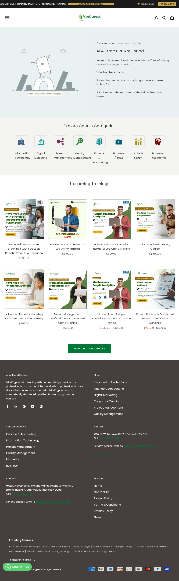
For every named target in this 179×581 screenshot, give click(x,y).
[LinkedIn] (41, 406)
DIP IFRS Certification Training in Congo (48, 551)
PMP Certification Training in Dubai (28, 546)
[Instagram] (16, 406)
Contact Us (101, 492)
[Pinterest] (24, 406)
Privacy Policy (103, 511)
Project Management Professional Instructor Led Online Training (68, 318)
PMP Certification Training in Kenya (70, 546)
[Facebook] (7, 406)
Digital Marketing (105, 395)
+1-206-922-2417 (110, 438)
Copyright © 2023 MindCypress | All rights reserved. (36, 569)
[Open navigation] (7, 17)
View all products (89, 348)
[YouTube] (32, 406)
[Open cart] (172, 18)
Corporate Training (107, 401)
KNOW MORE (167, 4)
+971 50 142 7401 (22, 493)
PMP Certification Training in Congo (113, 546)
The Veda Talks (103, 454)
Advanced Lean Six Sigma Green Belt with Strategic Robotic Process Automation (24, 249)
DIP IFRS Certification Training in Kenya (95, 551)
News (97, 517)
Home (98, 486)
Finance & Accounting (109, 389)
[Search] (164, 17)
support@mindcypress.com (140, 446)
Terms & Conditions (107, 505)
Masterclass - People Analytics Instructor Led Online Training (111, 318)
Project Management (108, 408)
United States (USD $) (20, 560)
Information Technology (110, 382)
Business (12, 466)
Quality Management (108, 414)
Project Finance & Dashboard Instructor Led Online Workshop (155, 318)
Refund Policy (103, 498)
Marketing (13, 459)
